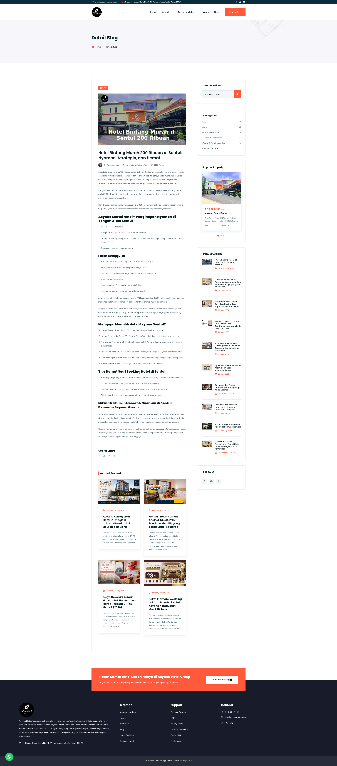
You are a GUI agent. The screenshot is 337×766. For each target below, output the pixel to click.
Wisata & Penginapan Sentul (221, 143)
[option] (221, 203)
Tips (221, 122)
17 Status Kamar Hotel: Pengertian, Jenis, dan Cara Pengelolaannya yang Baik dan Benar (228, 283)
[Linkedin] (109, 456)
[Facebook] (236, 2)
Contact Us (235, 12)
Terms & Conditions (179, 729)
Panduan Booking (221, 679)
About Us (167, 12)
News (103, 88)
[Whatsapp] (114, 456)
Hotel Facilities (127, 735)
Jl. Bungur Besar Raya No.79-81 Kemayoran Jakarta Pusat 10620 (152, 2)
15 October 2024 (225, 290)
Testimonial (176, 741)
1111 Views (159, 165)
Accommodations (187, 12)
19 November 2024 (226, 393)
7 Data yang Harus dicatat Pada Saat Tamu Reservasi (228, 425)
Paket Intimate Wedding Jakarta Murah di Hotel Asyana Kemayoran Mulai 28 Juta (165, 604)
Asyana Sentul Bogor (216, 213)
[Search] (237, 94)
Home (153, 12)
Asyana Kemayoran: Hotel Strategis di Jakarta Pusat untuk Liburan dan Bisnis (117, 522)
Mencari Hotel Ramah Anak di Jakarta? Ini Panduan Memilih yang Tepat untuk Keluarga (164, 522)
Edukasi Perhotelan (221, 132)
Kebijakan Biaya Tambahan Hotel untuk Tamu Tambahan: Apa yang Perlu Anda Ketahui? (228, 325)
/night (222, 209)
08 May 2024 (223, 310)
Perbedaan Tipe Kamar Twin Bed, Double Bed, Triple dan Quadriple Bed (227, 304)
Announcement (127, 741)
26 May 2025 (223, 332)
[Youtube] (244, 2)
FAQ (172, 718)
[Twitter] (104, 456)
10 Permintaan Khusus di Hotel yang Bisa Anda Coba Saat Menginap (226, 407)
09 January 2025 (225, 413)
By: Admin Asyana (111, 165)
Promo (205, 12)
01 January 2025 (225, 430)
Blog (216, 12)
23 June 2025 (223, 374)
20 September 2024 (226, 452)
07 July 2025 (223, 354)
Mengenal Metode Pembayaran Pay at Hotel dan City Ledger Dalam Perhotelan (227, 445)
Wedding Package (221, 148)
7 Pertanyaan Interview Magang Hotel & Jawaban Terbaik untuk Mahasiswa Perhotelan (227, 347)
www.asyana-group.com (122, 248)
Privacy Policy (176, 723)
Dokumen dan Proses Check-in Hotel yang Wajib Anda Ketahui (227, 387)
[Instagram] (240, 2)
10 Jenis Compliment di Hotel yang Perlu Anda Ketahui (226, 262)
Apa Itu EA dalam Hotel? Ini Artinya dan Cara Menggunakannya (228, 368)
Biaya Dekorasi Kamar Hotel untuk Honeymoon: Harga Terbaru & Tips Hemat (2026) (119, 602)
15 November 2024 (226, 268)
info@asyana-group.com (105, 2)
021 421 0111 (232, 712)
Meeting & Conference (221, 138)
